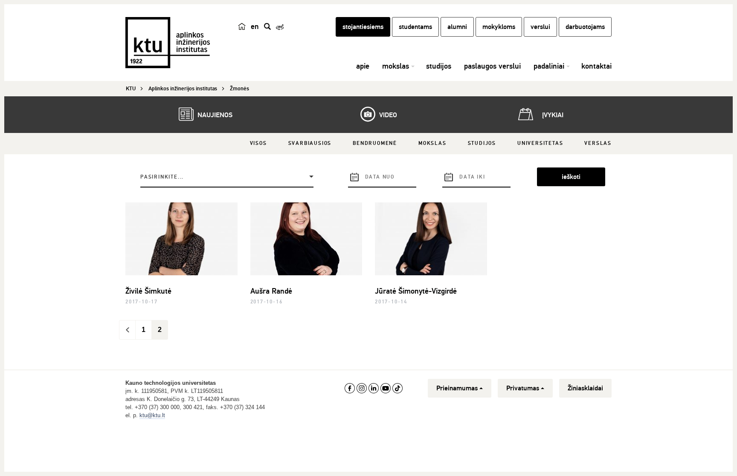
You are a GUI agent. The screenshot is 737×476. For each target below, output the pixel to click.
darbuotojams (585, 27)
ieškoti (571, 177)
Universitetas (540, 143)
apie (362, 66)
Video (387, 115)
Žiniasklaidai (585, 388)
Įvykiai (552, 115)
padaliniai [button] (549, 66)
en (255, 26)
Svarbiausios (310, 143)
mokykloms (498, 27)
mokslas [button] (395, 66)
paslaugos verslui (492, 66)
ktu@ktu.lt (152, 415)
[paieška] (267, 26)
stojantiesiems (362, 27)
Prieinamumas (457, 388)
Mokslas (432, 143)
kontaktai (596, 66)
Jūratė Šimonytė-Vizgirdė (416, 291)
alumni (457, 27)
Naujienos (214, 115)
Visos (258, 143)
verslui (540, 27)
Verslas (598, 143)
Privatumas (522, 388)
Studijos (482, 143)
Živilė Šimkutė (148, 291)
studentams (415, 27)
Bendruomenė (375, 143)
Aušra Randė (271, 291)
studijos (438, 66)
